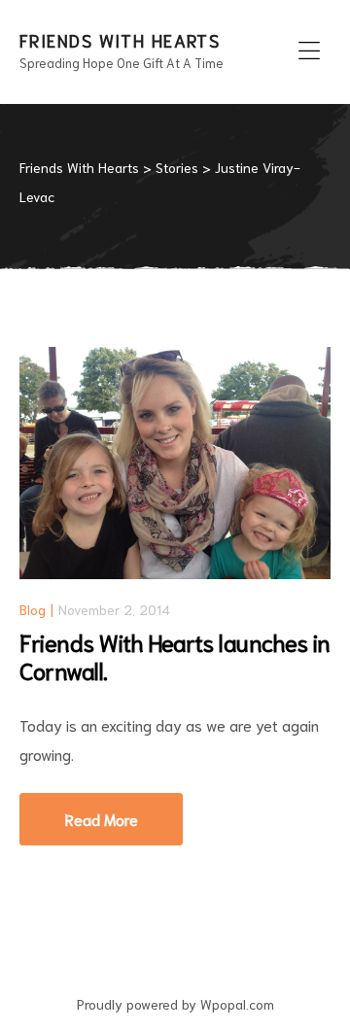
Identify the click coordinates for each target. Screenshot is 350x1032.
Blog (32, 609)
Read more (124, 811)
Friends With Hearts (119, 40)
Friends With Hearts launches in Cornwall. (175, 655)
